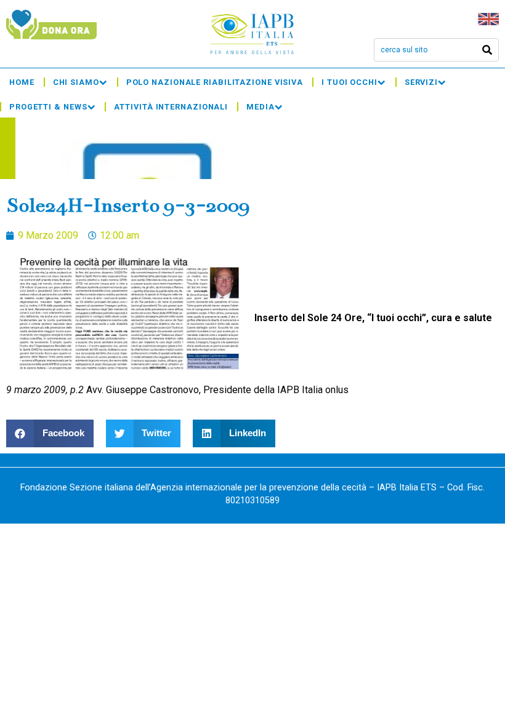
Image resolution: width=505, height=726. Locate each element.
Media (260, 106)
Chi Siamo (76, 82)
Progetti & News (48, 106)
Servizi (421, 82)
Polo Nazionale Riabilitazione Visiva (214, 82)
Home (21, 82)
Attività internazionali (171, 106)
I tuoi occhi (349, 82)
